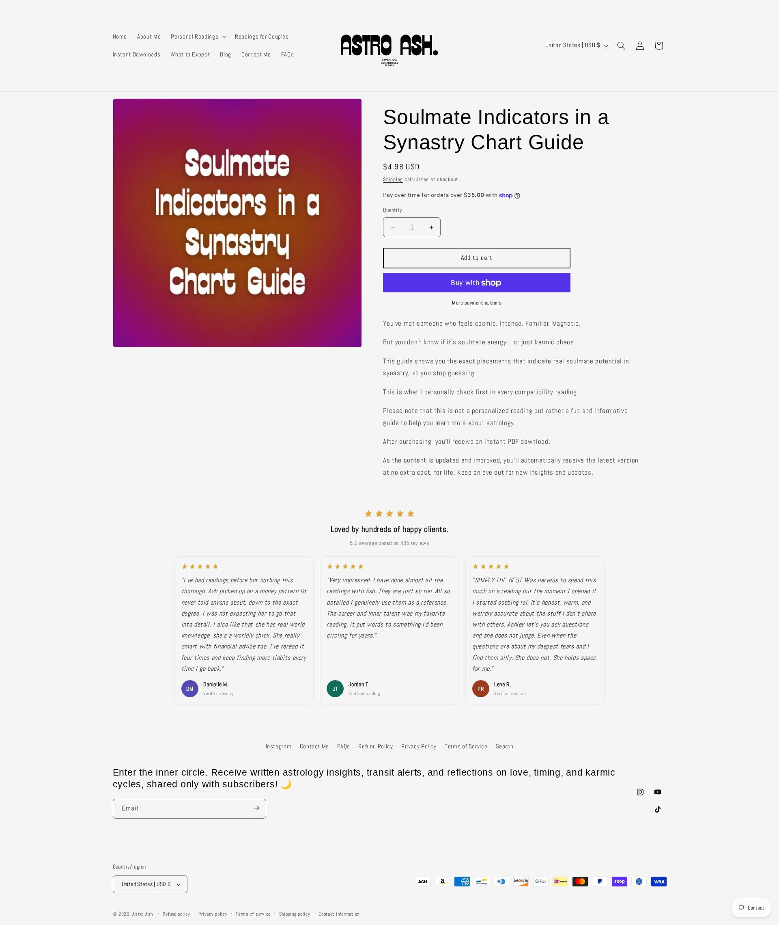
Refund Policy (375, 746)
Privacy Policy (419, 746)
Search (505, 746)
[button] (198, 36)
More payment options (477, 303)
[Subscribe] (256, 808)
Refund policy (176, 914)
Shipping (393, 179)
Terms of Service (466, 746)
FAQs (343, 746)
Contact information (338, 914)
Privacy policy (212, 914)
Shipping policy (294, 914)
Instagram (279, 746)
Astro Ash (142, 914)
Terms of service (253, 914)
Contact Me (314, 746)
